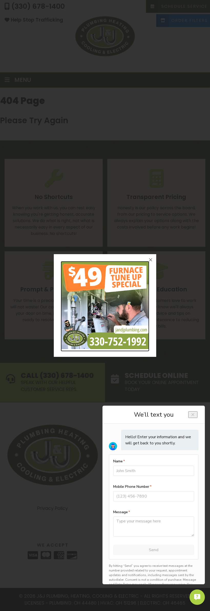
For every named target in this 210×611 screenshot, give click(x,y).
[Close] (150, 259)
